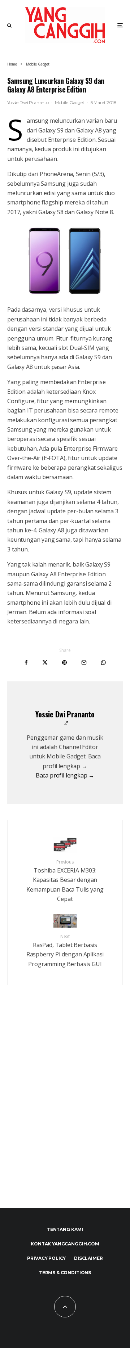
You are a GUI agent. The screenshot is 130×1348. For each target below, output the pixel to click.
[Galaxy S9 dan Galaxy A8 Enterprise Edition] (65, 260)
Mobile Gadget (69, 102)
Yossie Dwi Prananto (28, 102)
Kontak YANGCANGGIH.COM (65, 1243)
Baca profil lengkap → (65, 775)
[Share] (26, 662)
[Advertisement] (65, 1112)
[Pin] (64, 662)
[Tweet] (45, 662)
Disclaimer (88, 1258)
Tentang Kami (65, 1229)
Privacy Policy (46, 1258)
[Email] (84, 662)
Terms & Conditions (65, 1272)
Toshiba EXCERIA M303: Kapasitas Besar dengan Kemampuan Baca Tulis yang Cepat (64, 881)
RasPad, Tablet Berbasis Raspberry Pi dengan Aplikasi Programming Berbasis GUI (65, 950)
